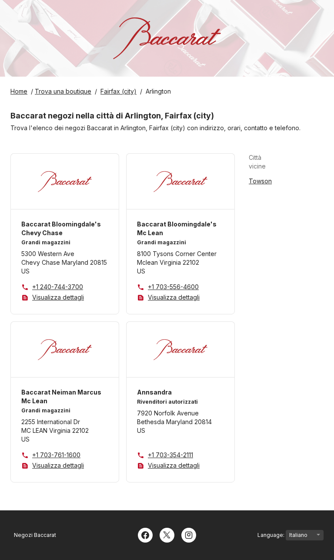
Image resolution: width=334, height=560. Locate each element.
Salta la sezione (292, 162)
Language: (271, 535)
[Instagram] (188, 534)
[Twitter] (167, 534)
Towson (260, 181)
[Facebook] (145, 534)
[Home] (167, 38)
